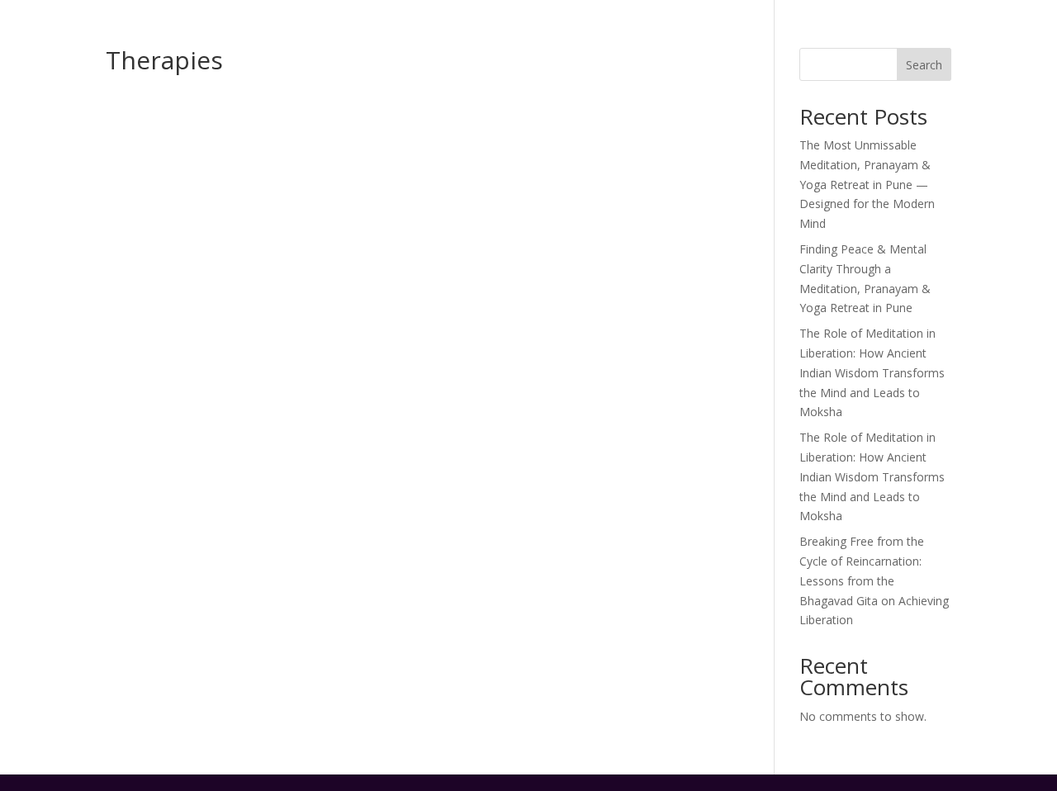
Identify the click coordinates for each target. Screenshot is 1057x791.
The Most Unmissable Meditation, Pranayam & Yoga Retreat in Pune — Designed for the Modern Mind (867, 184)
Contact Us (981, 60)
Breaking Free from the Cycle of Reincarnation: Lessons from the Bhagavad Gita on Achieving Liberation (874, 580)
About (603, 60)
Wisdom (787, 60)
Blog (889, 16)
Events (933, 16)
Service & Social (688, 16)
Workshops (692, 60)
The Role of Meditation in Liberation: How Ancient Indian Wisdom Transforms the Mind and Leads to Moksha (872, 372)
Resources (880, 60)
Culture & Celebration (804, 16)
